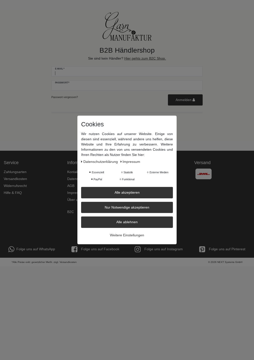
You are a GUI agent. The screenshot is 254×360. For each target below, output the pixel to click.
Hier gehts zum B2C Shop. (145, 58)
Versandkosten (15, 179)
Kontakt (73, 172)
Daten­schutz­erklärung (101, 162)
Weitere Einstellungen (127, 235)
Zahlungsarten (15, 172)
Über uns (74, 200)
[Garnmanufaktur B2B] (127, 26)
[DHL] (203, 174)
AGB (70, 186)
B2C (70, 212)
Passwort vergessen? (64, 97)
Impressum (76, 193)
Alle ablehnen (127, 222)
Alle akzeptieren (127, 192)
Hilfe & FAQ (13, 193)
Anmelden (184, 100)
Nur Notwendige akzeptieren (127, 207)
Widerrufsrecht (15, 186)
